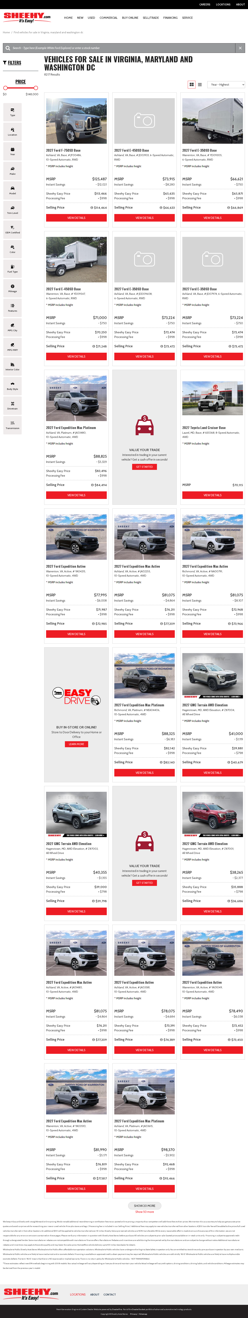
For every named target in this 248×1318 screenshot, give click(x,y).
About (240, 4)
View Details (76, 218)
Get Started (144, 466)
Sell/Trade (151, 18)
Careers (204, 4)
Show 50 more (144, 1212)
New (80, 18)
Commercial (109, 18)
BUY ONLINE (130, 18)
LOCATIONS (78, 1294)
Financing (170, 18)
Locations (223, 4)
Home (68, 18)
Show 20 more (144, 1206)
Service (187, 18)
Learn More (76, 744)
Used (91, 18)
